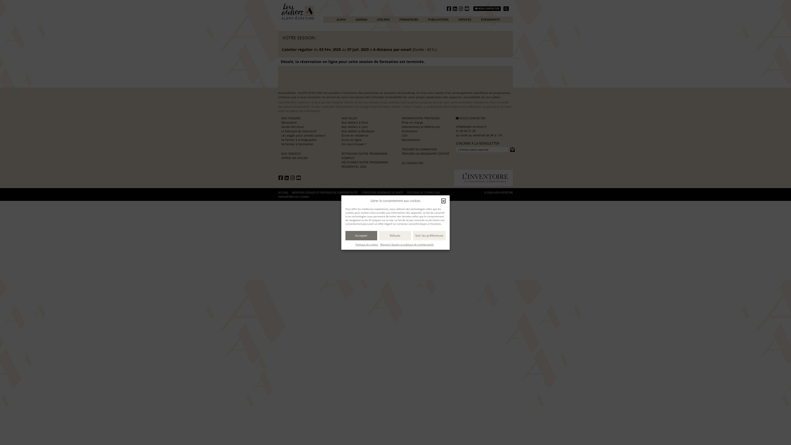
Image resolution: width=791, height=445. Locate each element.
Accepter (361, 235)
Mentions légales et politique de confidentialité (407, 244)
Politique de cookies (367, 244)
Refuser (395, 235)
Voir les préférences (429, 235)
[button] (443, 201)
